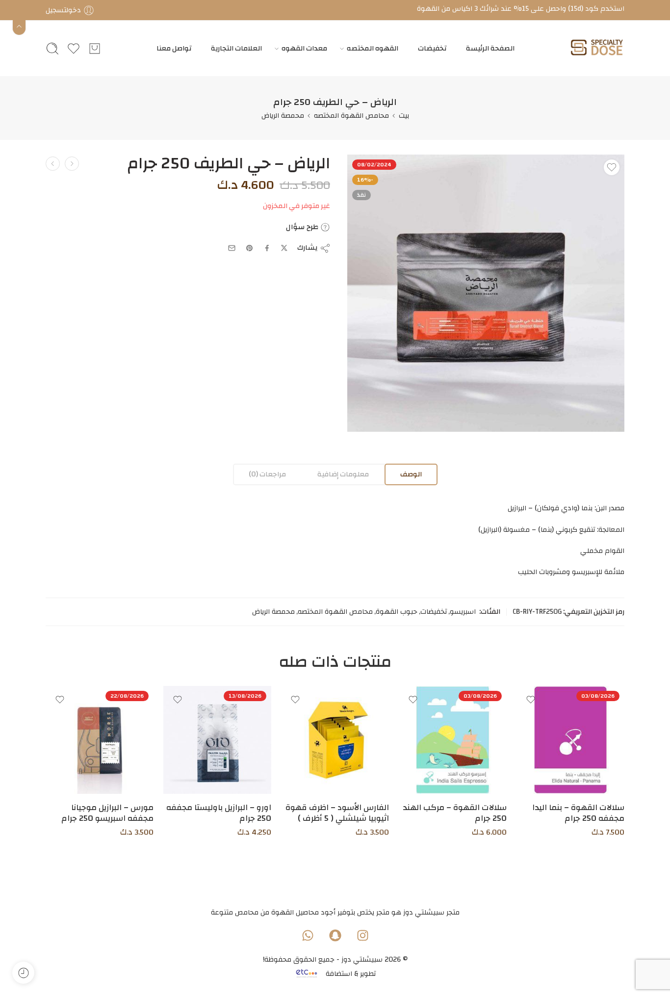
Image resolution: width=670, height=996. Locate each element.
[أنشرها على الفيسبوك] (267, 248)
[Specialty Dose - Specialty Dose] (596, 48)
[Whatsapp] (307, 935)
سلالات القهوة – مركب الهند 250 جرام (455, 813)
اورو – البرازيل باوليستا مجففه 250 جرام (218, 813)
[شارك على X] (284, 248)
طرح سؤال (303, 227)
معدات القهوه (304, 48)
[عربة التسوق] (95, 48)
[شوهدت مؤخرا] (23, 973)
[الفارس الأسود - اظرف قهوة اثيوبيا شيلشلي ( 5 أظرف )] (335, 740)
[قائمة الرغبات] (611, 167)
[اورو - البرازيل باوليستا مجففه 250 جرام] (217, 740)
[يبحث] (52, 48)
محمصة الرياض (282, 115)
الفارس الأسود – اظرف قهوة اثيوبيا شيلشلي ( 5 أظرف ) (337, 813)
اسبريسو (463, 611)
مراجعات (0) (267, 474)
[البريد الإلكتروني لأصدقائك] (232, 248)
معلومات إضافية (343, 474)
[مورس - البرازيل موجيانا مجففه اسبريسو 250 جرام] (100, 740)
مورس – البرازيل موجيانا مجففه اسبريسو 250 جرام (107, 813)
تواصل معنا (173, 48)
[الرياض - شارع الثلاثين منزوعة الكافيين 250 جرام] (53, 164)
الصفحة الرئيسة (490, 48)
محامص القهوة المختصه (351, 115)
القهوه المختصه (372, 48)
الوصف (411, 474)
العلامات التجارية (236, 48)
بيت (404, 115)
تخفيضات (432, 48)
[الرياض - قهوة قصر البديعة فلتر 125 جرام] (72, 164)
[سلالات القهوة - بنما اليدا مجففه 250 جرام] (570, 740)
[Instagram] (362, 935)
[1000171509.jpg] (485, 293)
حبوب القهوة (396, 611)
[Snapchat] (335, 935)
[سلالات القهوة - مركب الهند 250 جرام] (453, 740)
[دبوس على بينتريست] (250, 248)
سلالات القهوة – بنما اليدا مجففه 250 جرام (578, 813)
